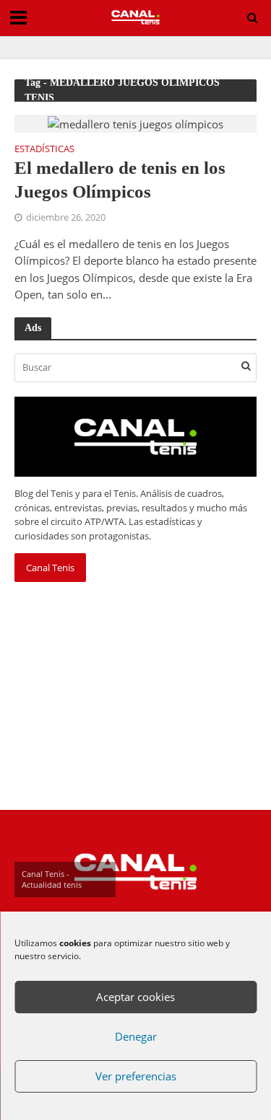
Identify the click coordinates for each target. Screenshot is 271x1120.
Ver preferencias (135, 1076)
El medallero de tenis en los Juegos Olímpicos (119, 179)
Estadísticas (44, 150)
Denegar (136, 1036)
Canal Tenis (50, 567)
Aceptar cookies (135, 996)
